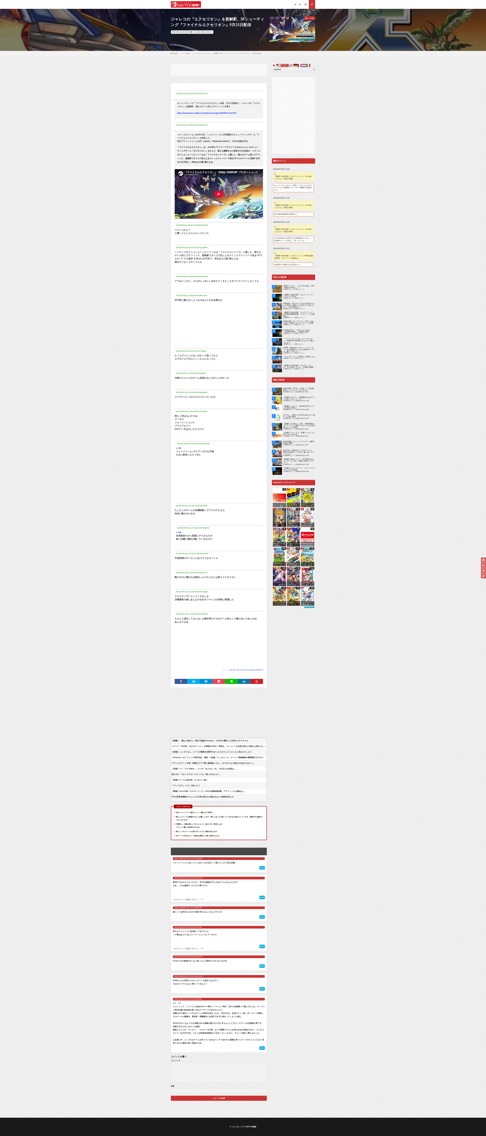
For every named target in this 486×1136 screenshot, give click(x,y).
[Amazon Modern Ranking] (309, 607)
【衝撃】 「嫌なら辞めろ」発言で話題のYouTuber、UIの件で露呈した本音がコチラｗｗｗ (210, 741)
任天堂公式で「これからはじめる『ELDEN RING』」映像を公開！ (296, 331)
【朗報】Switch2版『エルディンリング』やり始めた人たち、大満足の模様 (293, 178)
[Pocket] (218, 681)
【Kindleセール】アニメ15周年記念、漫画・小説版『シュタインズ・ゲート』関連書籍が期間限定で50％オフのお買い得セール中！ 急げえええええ (219, 757)
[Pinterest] (256, 681)
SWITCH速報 (250, 1127)
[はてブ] (206, 681)
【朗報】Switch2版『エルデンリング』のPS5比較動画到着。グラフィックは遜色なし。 (209, 791)
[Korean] (291, 65)
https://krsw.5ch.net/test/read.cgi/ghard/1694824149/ (246, 670)
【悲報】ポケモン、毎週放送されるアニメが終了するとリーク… (299, 398)
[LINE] (231, 681)
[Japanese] (274, 65)
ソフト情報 (196, 32)
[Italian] (308, 65)
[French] (300, 65)
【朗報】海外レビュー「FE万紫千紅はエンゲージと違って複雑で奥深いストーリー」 (299, 461)
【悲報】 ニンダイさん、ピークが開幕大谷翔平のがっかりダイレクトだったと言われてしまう (212, 752)
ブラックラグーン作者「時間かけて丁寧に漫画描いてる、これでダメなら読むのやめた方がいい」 (213, 763)
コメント (175, 1060)
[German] (295, 65)
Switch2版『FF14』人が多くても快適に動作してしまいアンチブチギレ (299, 389)
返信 (262, 868)
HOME (175, 53)
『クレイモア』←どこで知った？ (186, 786)
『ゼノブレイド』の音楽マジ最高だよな (299, 357)
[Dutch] (304, 65)
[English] (278, 65)
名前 (172, 1086)
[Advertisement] (219, 69)
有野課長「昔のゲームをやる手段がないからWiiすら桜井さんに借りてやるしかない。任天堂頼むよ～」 (299, 305)
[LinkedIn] (244, 681)
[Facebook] (181, 681)
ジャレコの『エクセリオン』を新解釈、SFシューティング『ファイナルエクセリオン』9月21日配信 (227, 53)
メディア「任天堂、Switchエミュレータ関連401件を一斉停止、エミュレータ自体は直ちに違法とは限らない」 (219, 746)
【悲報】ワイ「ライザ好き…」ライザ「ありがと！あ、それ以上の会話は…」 (204, 769)
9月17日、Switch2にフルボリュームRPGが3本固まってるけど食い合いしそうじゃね (298, 452)
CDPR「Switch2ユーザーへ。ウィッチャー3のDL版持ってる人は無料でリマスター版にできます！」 (299, 349)
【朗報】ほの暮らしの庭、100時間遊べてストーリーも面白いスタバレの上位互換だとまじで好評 (299, 425)
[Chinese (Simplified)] (282, 65)
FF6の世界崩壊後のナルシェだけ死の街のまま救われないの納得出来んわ (203, 797)
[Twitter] (193, 681)
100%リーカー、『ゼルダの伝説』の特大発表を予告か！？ (298, 287)
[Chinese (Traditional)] (287, 65)
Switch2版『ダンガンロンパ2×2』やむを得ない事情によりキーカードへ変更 (298, 322)
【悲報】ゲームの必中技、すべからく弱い (190, 780)
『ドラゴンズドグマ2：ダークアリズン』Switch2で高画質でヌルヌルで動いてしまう (298, 340)
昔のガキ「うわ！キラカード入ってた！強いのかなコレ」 (196, 774)
